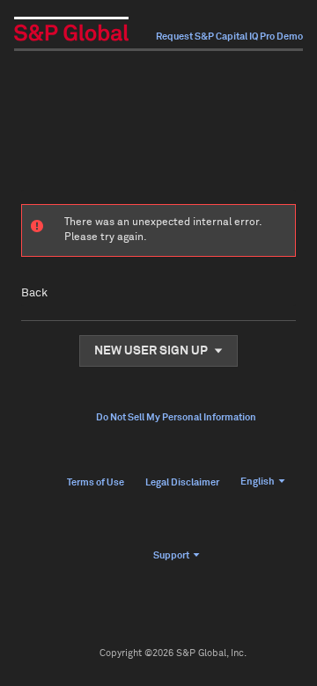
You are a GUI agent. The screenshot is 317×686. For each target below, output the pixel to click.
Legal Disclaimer (182, 482)
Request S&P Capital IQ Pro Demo (229, 36)
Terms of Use (95, 482)
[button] (158, 351)
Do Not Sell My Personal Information (176, 417)
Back (34, 293)
